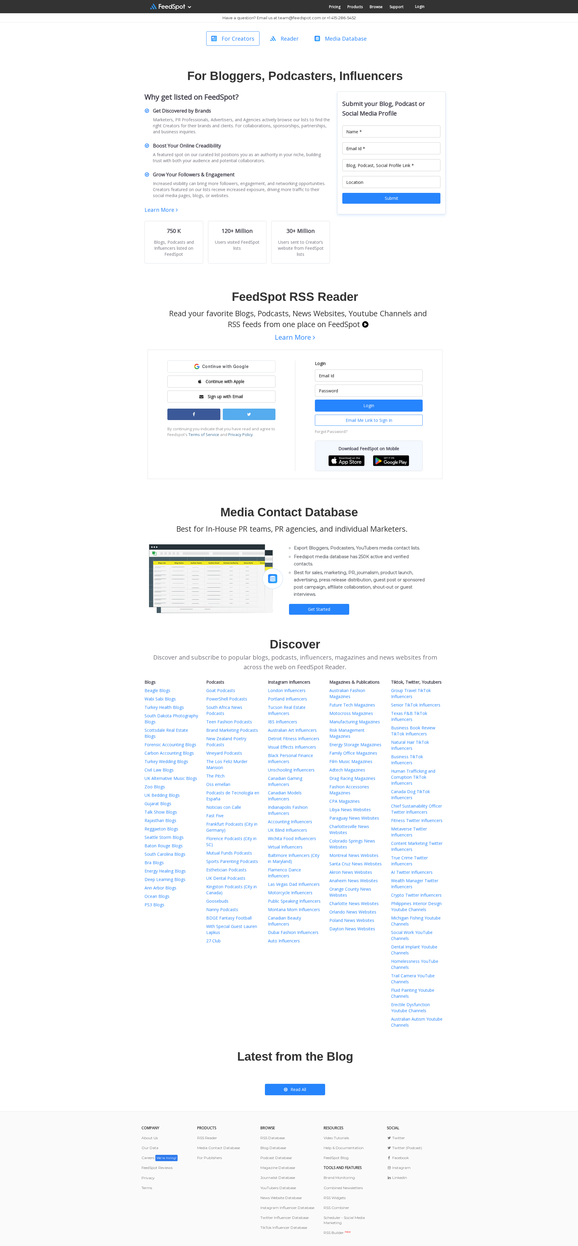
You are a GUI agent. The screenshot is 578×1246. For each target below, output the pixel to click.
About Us (149, 1138)
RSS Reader (207, 1138)
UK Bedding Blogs (162, 795)
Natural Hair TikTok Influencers (410, 745)
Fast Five (215, 815)
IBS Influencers (282, 722)
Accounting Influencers (290, 821)
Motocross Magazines (351, 713)
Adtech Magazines (347, 770)
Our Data (149, 1148)
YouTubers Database (278, 1188)
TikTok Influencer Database (283, 1227)
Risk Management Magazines (347, 733)
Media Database (346, 38)
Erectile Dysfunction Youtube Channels (410, 1007)
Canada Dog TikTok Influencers (410, 794)
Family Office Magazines (353, 753)
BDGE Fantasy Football (229, 918)
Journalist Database (277, 1177)
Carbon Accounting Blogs (169, 753)
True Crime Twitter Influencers (409, 861)
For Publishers (209, 1157)
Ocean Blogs (156, 896)
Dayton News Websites (352, 929)
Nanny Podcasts (222, 909)
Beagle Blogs (157, 690)
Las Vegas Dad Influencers (294, 884)
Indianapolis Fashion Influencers (288, 810)
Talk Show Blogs (160, 812)
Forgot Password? (331, 431)
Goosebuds (217, 901)
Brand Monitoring (339, 1177)
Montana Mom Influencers (294, 909)
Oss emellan (218, 784)
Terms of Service (203, 434)
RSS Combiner (336, 1207)
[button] (346, 460)
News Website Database (281, 1197)
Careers (158, 1157)
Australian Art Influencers (292, 730)
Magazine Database (277, 1167)
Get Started (319, 609)
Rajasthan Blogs (160, 820)
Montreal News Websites (353, 855)
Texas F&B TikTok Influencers (409, 716)
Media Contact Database (218, 1148)
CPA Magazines (344, 801)
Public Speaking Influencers (294, 901)
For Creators (238, 38)
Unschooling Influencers (291, 770)
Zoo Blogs (154, 787)
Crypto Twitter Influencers (416, 895)
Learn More (160, 209)
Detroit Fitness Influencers (293, 738)
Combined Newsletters (343, 1188)
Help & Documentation (344, 1148)
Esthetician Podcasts (226, 870)
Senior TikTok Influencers (415, 705)
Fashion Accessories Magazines (349, 790)
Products (355, 6)
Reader (290, 38)
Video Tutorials (336, 1138)
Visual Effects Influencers (292, 747)
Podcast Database (276, 1157)
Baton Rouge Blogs (163, 846)
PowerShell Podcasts (226, 699)
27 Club (213, 941)
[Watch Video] (365, 324)
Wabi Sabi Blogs (160, 699)
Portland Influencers (287, 699)
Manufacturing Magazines (354, 722)
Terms (146, 1188)
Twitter (398, 1138)
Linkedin (399, 1177)
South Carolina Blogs (164, 854)
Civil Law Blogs (159, 770)
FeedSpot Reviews (156, 1167)
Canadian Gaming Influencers (285, 781)
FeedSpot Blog (336, 1157)
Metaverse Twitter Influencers (409, 832)
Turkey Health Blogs (164, 707)
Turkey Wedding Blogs (166, 761)
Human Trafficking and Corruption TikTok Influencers (413, 777)
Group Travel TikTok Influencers (411, 693)
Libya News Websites (350, 809)
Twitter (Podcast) (406, 1148)
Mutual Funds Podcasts (229, 853)
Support (396, 6)
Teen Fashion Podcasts (229, 722)
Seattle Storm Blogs (164, 837)
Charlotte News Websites (354, 903)
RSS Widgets (335, 1197)
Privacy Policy (240, 434)
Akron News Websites (350, 872)
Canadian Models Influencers (285, 796)
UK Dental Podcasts (225, 878)
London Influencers (287, 690)
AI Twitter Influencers (412, 872)
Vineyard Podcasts (224, 753)
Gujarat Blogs (157, 803)
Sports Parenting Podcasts (232, 861)
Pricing (334, 6)
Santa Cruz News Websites (355, 864)
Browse (376, 6)
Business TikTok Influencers (407, 759)
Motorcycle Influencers (290, 892)
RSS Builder (337, 1232)
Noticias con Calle (223, 807)
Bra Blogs (154, 862)
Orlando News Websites (352, 912)
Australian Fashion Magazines (347, 693)
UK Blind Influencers (287, 830)
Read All (298, 1089)
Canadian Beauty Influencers (284, 921)
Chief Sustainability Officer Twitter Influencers (416, 809)
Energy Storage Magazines (355, 744)
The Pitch (215, 776)
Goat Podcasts (220, 690)
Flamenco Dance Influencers (284, 873)
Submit (391, 198)
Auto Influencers (284, 941)
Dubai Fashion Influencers (293, 932)
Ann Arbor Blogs (160, 888)
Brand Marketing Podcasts (232, 730)
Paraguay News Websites (354, 818)
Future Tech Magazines (352, 705)
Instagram (401, 1167)
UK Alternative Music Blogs (170, 778)
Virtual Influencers (285, 847)
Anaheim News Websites (353, 880)
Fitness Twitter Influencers (417, 820)
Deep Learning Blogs (164, 879)
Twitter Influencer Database (284, 1217)
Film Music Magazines (350, 761)
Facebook (400, 1157)
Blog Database (273, 1148)
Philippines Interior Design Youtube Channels (416, 906)
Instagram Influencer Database (287, 1207)
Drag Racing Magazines (352, 778)
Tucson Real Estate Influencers (287, 710)
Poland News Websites (351, 920)
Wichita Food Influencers (292, 838)
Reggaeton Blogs (161, 829)
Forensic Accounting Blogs (170, 744)
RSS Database (272, 1138)
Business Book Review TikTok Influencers (413, 731)
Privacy (148, 1178)
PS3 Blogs (154, 904)
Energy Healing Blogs (165, 871)
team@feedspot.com (299, 17)
